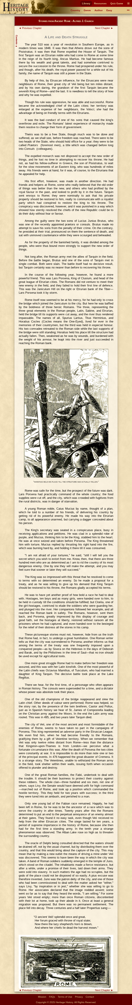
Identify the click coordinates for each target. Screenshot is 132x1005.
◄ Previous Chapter (30, 28)
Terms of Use (65, 996)
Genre (87, 10)
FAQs (52, 996)
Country (75, 10)
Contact (90, 996)
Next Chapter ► (104, 28)
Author (99, 10)
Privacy (79, 996)
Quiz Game (116, 3)
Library (86, 3)
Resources (100, 3)
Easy (109, 10)
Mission (42, 996)
